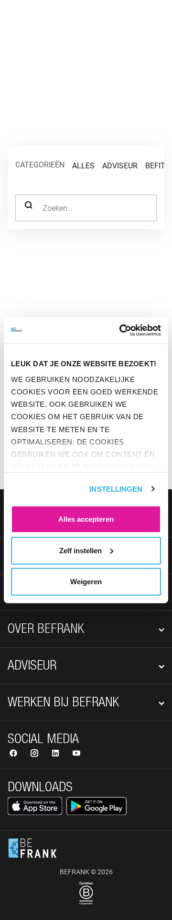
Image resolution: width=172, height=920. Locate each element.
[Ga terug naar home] (32, 23)
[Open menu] (151, 23)
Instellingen (115, 489)
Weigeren (86, 582)
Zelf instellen (80, 550)
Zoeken (28, 208)
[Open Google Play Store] (96, 806)
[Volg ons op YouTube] (76, 754)
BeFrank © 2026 (86, 872)
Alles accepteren (86, 519)
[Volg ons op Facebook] (14, 754)
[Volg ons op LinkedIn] (56, 754)
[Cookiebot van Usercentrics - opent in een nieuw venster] (121, 330)
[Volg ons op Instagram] (35, 754)
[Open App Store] (35, 806)
